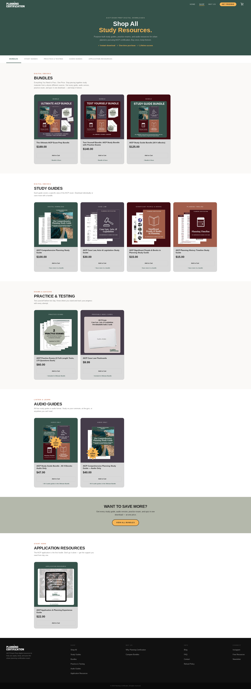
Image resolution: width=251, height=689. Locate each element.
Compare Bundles (132, 654)
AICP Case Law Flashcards (95, 358)
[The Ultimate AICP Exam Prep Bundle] (56, 119)
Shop (201, 4)
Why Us (212, 4)
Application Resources (100, 59)
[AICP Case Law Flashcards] (102, 335)
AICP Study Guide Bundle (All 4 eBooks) (147, 143)
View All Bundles (125, 522)
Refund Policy (189, 664)
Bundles (13, 59)
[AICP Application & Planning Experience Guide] (56, 587)
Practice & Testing (53, 59)
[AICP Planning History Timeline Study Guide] (195, 227)
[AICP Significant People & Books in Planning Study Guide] (149, 227)
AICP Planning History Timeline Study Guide (192, 251)
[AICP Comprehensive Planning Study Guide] (56, 227)
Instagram (236, 650)
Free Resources (239, 654)
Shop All (74, 650)
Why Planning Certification (136, 650)
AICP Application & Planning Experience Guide (54, 611)
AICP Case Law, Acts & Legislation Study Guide (101, 251)
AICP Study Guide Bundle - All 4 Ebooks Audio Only (54, 467)
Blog (185, 650)
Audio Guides (75, 59)
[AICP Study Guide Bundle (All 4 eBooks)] (149, 119)
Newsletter (237, 659)
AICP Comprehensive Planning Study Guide (53, 251)
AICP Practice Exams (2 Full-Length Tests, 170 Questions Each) (55, 359)
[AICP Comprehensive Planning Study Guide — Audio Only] (102, 443)
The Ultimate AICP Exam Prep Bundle (52, 143)
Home (192, 4)
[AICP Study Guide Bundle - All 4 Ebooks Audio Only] (56, 443)
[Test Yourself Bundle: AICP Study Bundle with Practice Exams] (102, 119)
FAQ (185, 654)
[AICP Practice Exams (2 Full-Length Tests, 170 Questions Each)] (56, 335)
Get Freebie (228, 4)
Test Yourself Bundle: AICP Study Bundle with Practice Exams (101, 143)
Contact (187, 659)
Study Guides (31, 59)
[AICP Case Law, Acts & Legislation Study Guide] (102, 227)
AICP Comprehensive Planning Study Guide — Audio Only (99, 467)
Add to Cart (56, 155)
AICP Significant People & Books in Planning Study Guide (145, 251)
